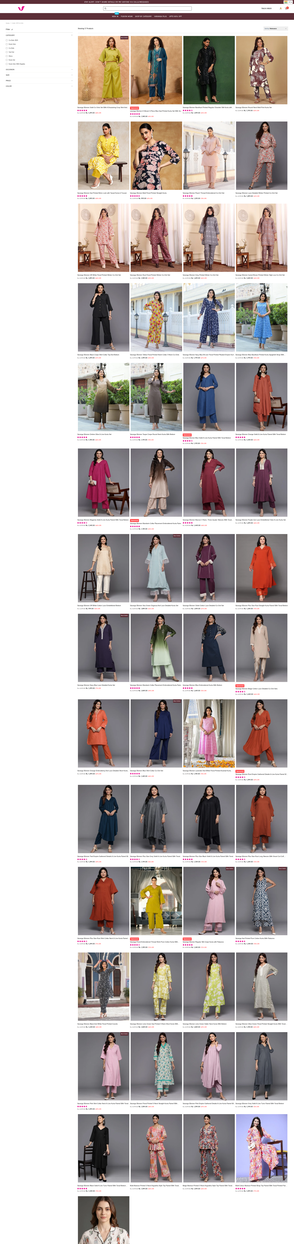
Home (8, 23)
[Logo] (21, 8)
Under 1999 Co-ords (17, 23)
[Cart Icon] (286, 8)
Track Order (266, 8)
